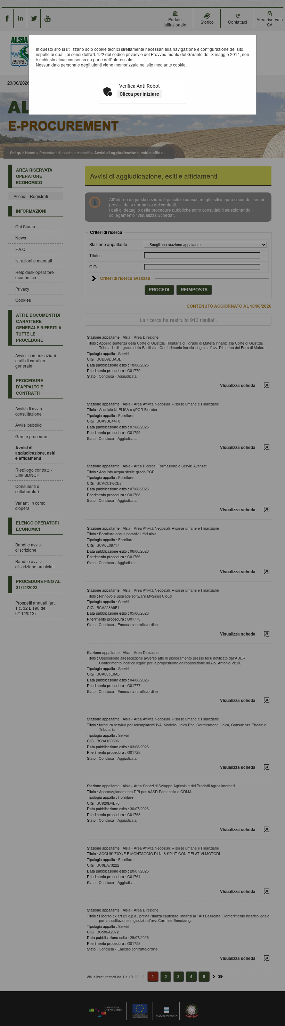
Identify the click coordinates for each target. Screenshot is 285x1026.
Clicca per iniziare (139, 94)
